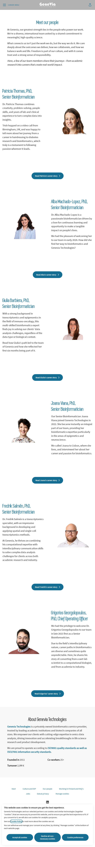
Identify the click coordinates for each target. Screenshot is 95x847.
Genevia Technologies (19, 726)
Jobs (28, 793)
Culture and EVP (29, 789)
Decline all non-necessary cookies (47, 837)
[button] (90, 4)
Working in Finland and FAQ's (71, 789)
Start (14, 789)
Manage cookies (62, 793)
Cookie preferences (75, 837)
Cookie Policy (16, 821)
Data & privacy (43, 793)
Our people (47, 789)
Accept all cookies (19, 837)
